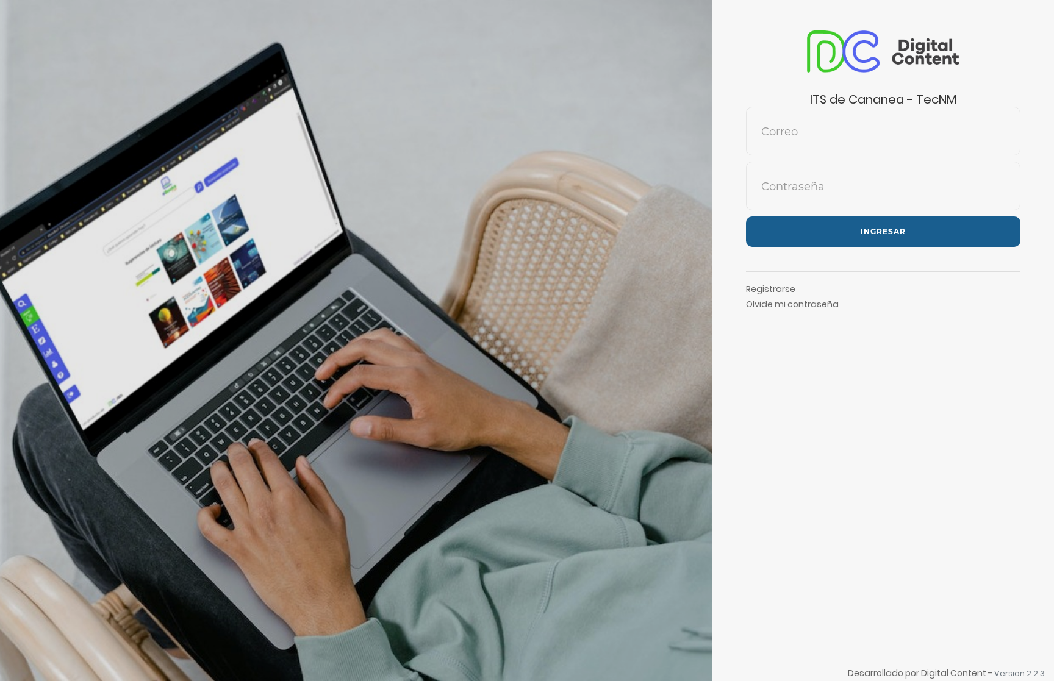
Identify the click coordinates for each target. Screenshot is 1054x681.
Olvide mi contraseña (792, 304)
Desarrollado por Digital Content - (921, 673)
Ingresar (883, 231)
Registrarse (770, 289)
